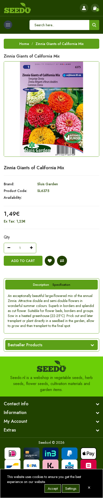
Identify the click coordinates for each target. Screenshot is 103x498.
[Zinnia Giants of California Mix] (51, 109)
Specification (61, 284)
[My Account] (84, 8)
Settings (70, 488)
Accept (53, 488)
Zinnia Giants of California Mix (60, 43)
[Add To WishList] (50, 261)
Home (24, 43)
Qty (7, 237)
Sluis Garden (47, 184)
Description (41, 284)
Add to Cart (23, 260)
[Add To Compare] (62, 261)
